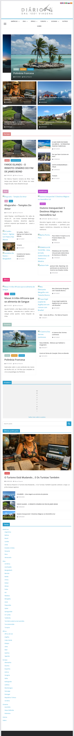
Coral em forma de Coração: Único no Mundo (54, 353)
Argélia (7, 637)
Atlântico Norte (15, 160)
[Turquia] (44, 177)
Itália (6, 678)
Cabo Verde (8, 640)
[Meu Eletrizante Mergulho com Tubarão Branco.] (44, 290)
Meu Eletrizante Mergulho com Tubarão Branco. (60, 289)
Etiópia (7, 643)
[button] (19, 21)
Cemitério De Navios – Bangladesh (24, 255)
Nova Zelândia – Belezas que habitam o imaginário (52, 344)
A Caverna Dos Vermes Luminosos (59, 333)
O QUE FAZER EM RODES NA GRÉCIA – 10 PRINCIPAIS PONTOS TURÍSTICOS (61, 144)
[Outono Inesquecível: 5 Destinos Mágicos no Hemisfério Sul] (54, 117)
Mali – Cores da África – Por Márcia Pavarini (54, 315)
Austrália (7, 707)
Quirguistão (8, 611)
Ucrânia (7, 701)
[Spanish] (71, 3)
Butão (6, 576)
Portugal (7, 694)
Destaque (14, 69)
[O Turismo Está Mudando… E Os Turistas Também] (19, 93)
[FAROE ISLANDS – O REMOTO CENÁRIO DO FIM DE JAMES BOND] (19, 117)
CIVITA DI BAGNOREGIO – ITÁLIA (60, 166)
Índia (11, 201)
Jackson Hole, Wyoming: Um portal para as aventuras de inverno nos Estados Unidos (59, 268)
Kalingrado (8, 681)
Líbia (6, 646)
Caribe (7, 541)
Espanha (7, 669)
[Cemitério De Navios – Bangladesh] (9, 256)
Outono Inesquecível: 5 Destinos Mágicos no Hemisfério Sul (54, 123)
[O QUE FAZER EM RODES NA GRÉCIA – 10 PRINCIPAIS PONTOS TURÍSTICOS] (44, 145)
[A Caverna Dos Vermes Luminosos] (44, 335)
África (33, 21)
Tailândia (8, 618)
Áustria (7, 666)
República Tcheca (10, 697)
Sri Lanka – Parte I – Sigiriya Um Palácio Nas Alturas (24, 234)
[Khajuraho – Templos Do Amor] (19, 196)
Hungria (7, 675)
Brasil (6, 538)
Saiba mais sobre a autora (37, 417)
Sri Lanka (8, 615)
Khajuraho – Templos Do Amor (17, 207)
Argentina (8, 532)
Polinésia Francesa (15, 73)
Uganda (7, 656)
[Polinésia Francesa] (37, 57)
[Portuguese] (66, 3)
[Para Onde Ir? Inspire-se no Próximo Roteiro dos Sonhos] (44, 239)
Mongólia (8, 599)
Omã (6, 602)
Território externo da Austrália (14, 621)
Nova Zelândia (9, 710)
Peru (6, 554)
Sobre (39, 26)
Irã (5, 592)
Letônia (7, 685)
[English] (61, 3)
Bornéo (7, 573)
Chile (6, 545)
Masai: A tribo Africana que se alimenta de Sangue (19, 299)
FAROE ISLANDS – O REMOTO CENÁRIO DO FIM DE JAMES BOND (18, 123)
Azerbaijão (8, 567)
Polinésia (22, 69)
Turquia (54, 176)
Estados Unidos (10, 548)
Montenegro (9, 688)
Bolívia (7, 535)
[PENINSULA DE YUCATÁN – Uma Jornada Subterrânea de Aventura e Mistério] (44, 254)
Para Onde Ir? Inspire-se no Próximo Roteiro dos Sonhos (61, 238)
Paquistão (8, 605)
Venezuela (8, 557)
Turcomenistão (9, 624)
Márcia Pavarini (19, 77)
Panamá (7, 551)
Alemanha (8, 662)
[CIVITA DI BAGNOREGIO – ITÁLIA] (44, 167)
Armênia (7, 564)
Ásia (24, 21)
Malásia (7, 596)
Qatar (6, 608)
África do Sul (9, 634)
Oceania (54, 21)
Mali (6, 650)
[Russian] (69, 3)
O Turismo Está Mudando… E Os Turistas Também (19, 98)
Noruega (7, 691)
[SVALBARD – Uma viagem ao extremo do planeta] (54, 93)
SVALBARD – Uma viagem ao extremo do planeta (54, 98)
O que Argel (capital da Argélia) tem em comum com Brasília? (59, 303)
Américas (14, 21)
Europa (43, 21)
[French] (64, 3)
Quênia (12, 294)
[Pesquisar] (69, 423)
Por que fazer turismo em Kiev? (60, 155)
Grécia (7, 672)
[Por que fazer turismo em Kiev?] (44, 156)
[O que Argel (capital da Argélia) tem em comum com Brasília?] (44, 305)
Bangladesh (8, 570)
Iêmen (7, 586)
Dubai (6, 583)
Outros (65, 21)
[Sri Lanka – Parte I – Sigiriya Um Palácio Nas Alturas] (9, 235)
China (6, 580)
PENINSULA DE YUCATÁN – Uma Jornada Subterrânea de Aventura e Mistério (60, 253)
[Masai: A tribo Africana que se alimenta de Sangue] (19, 288)
